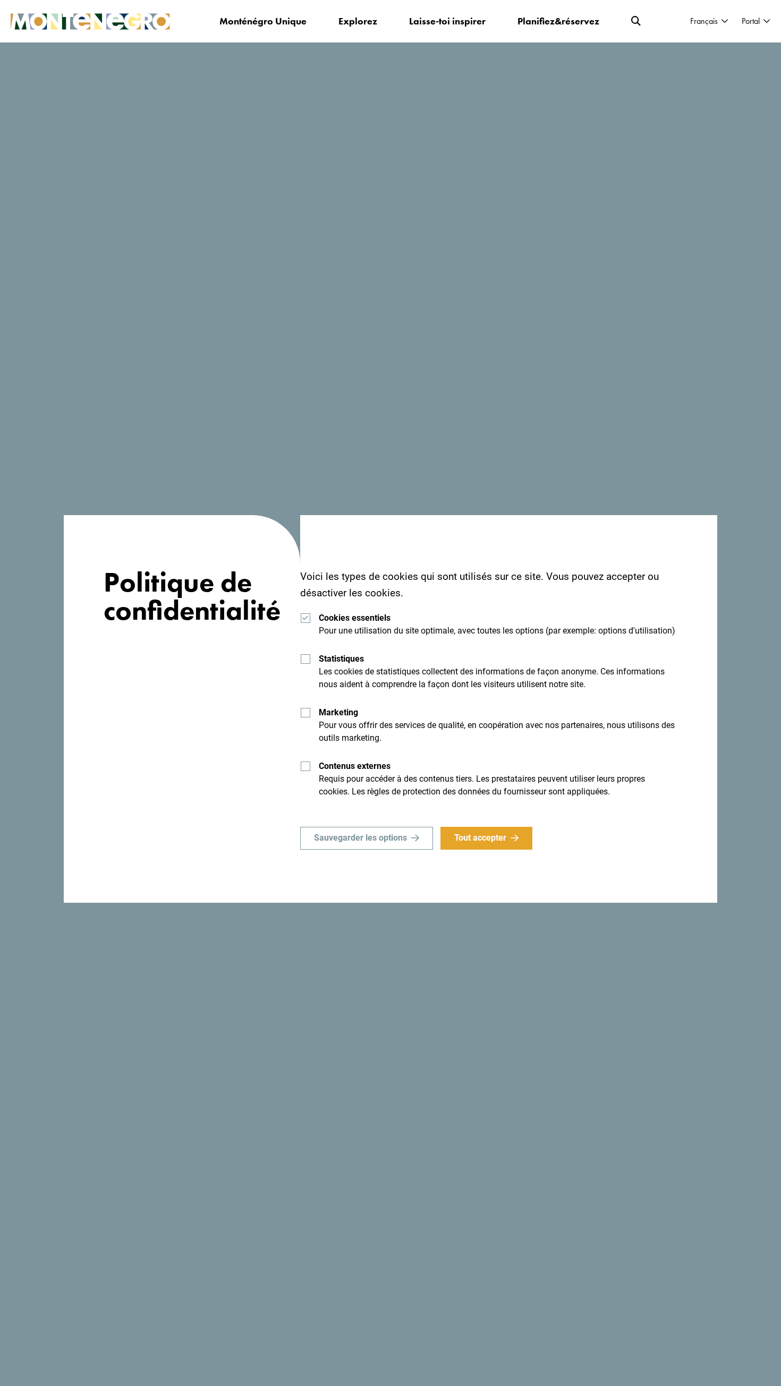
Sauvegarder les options (360, 838)
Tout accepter (480, 838)
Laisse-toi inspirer (447, 21)
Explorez (357, 21)
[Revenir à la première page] (90, 21)
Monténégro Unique (263, 21)
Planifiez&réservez (558, 21)
